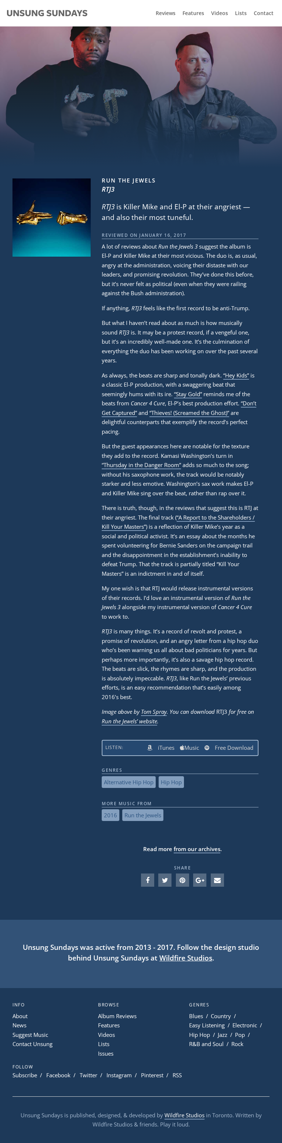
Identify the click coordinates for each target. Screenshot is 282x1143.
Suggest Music (30, 1034)
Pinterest (152, 1075)
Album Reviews (117, 1016)
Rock (237, 1044)
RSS (177, 1075)
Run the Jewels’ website (129, 721)
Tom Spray (154, 711)
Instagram (119, 1075)
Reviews (166, 13)
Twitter (88, 1075)
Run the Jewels (142, 815)
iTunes (166, 747)
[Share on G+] (199, 880)
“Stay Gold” (188, 394)
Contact (264, 13)
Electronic (244, 1025)
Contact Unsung (32, 1044)
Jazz (222, 1034)
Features (193, 13)
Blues (196, 1016)
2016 (110, 815)
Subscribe (24, 1075)
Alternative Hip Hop (128, 782)
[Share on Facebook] (147, 880)
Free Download (234, 747)
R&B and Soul (206, 1044)
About (20, 1016)
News (19, 1025)
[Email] (217, 880)
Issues (105, 1053)
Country (221, 1016)
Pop (240, 1034)
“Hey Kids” (236, 375)
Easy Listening (207, 1025)
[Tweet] (164, 880)
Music (191, 747)
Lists (241, 13)
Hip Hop (171, 782)
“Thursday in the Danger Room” (141, 465)
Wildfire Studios (185, 957)
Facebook (58, 1075)
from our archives (197, 849)
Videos (219, 13)
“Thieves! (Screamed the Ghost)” (189, 412)
